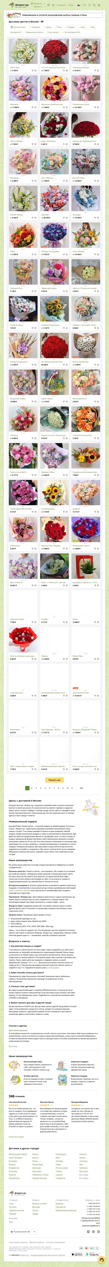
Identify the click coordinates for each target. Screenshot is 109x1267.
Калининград (37, 1164)
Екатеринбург (14, 1178)
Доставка (36, 1207)
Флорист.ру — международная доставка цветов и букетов (42, 1255)
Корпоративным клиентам (66, 1210)
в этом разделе (53, 967)
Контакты (12, 1207)
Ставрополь (60, 1178)
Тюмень (82, 1157)
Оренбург (59, 1161)
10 (68, 788)
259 (81, 788)
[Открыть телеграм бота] (93, 1232)
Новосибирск (61, 1154)
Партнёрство (61, 1207)
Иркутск (35, 1157)
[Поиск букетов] (85, 5)
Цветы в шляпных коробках (20, 890)
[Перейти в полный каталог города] (19, 5)
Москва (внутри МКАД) (18, 1154)
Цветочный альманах (18, 1030)
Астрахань (13, 1161)
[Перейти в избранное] (89, 5)
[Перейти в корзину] (94, 5)
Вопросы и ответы (39, 1203)
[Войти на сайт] (99, 5)
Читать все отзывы (16, 1136)
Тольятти (82, 1154)
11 (72, 788)
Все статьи (13, 1046)
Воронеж (12, 1174)
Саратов (59, 1174)
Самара (59, 1171)
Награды (12, 1213)
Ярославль (83, 1171)
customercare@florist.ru (91, 1225)
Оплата (35, 1210)
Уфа (81, 1164)
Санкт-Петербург (15, 1157)
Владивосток (14, 1168)
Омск (58, 1157)
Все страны (83, 1178)
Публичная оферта (36, 1242)
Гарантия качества (16, 1210)
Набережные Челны (40, 1174)
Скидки (35, 1213)
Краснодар (36, 1168)
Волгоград (13, 1171)
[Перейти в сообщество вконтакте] (88, 1232)
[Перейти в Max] (98, 1232)
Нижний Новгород (39, 1178)
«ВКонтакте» (33, 962)
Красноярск (37, 1171)
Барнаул (12, 1164)
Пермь (58, 1164)
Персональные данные (18, 1242)
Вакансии (59, 1203)
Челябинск (83, 1168)
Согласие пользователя (55, 1242)
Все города (83, 1174)
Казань (35, 1161)
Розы (11, 1222)
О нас (11, 1203)
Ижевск (35, 1154)
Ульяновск (83, 1161)
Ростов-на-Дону (62, 1168)
